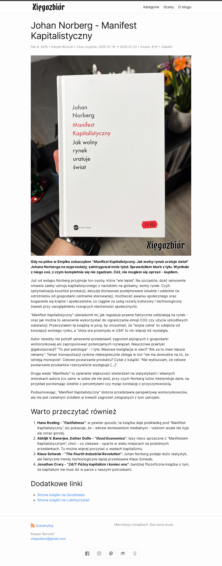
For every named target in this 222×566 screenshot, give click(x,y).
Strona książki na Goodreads (61, 495)
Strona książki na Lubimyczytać (63, 500)
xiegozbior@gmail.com (48, 539)
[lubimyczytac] (123, 554)
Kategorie (151, 7)
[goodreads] (135, 554)
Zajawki (166, 47)
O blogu (184, 7)
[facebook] (87, 554)
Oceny (168, 7)
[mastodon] (111, 554)
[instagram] (99, 554)
